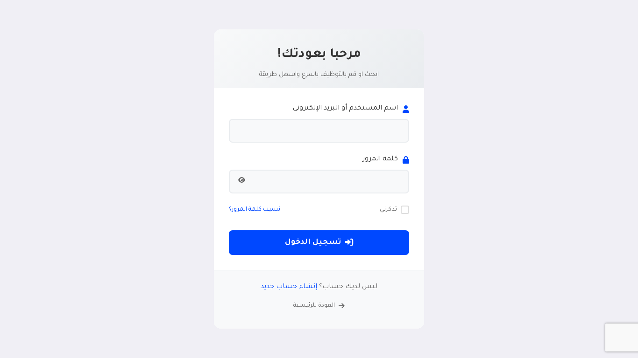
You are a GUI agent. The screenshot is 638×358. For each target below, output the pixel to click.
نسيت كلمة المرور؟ (254, 210)
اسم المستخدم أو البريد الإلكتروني (345, 108)
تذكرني (388, 210)
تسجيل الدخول (313, 243)
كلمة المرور (380, 159)
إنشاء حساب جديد (289, 287)
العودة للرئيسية (314, 306)
